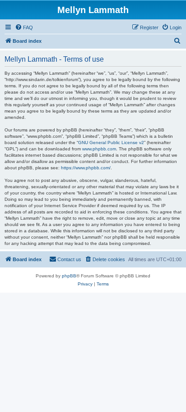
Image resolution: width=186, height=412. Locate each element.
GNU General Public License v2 (111, 142)
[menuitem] (24, 27)
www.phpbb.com (99, 148)
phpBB (69, 275)
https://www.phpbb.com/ (86, 167)
